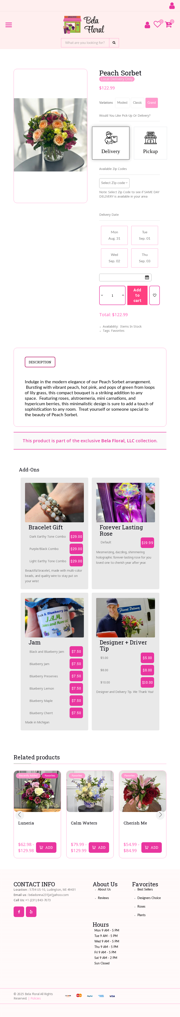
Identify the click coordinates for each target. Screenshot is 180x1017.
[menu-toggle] (9, 25)
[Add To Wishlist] (154, 295)
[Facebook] (19, 911)
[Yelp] (31, 911)
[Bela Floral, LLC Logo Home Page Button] (83, 25)
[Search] (114, 42)
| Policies (34, 998)
